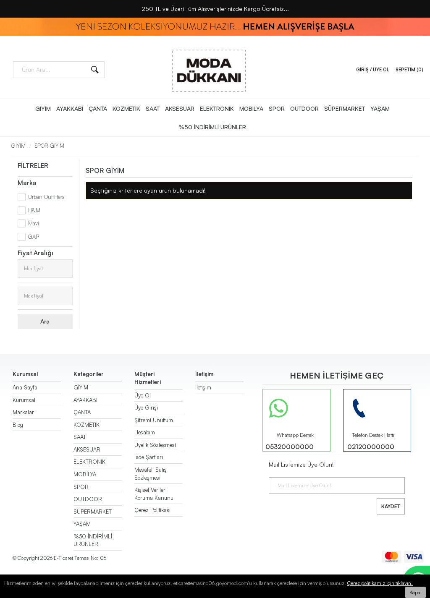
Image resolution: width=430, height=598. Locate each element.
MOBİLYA (251, 108)
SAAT (153, 108)
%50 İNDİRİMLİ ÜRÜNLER (212, 127)
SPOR (277, 108)
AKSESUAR (179, 108)
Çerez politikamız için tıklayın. (380, 583)
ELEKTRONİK (217, 108)
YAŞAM (380, 108)
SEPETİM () (409, 70)
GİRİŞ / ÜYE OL (372, 70)
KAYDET (390, 506)
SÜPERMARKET (344, 108)
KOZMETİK (126, 108)
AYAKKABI (69, 108)
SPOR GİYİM (49, 145)
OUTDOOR (304, 108)
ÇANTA (98, 108)
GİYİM (43, 108)
